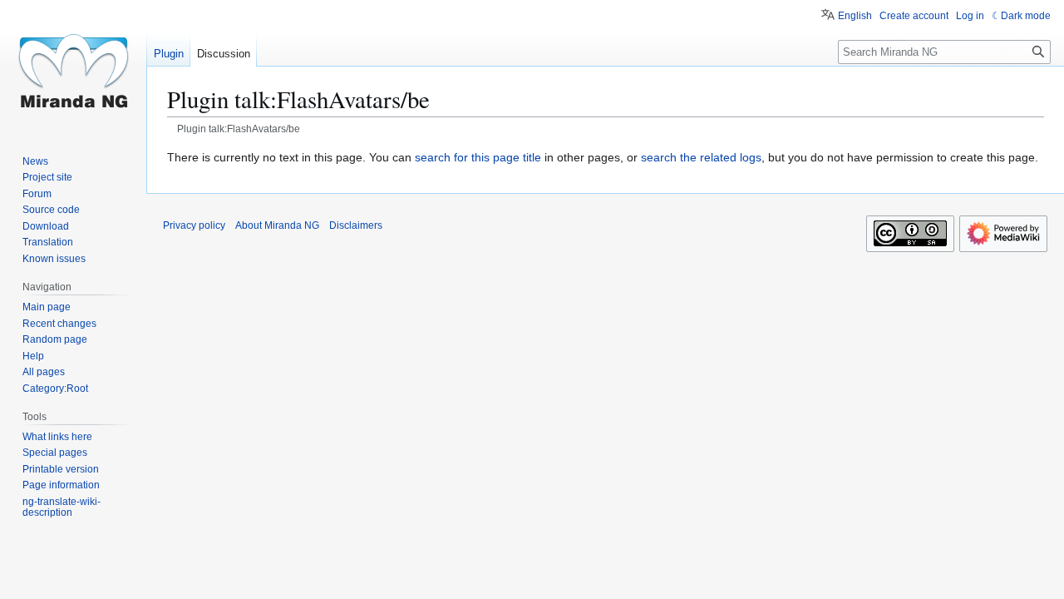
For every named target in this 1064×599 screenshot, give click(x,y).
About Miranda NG (277, 225)
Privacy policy (194, 225)
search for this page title (478, 157)
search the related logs (701, 157)
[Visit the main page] (73, 66)
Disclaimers (355, 225)
